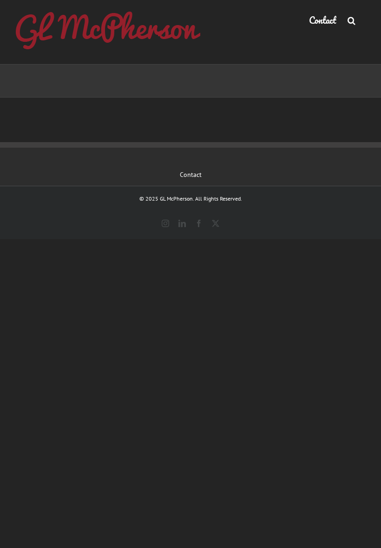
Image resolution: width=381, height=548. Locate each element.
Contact (191, 174)
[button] (351, 19)
